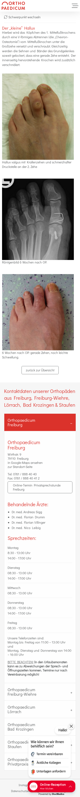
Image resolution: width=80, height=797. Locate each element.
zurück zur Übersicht (40, 370)
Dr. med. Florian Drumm (28, 517)
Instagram (25, 785)
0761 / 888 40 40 (25, 474)
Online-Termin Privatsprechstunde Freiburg (37, 487)
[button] (49, 753)
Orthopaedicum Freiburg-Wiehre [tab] (22, 692)
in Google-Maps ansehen (25, 462)
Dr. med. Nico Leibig (26, 528)
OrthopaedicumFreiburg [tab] (21, 422)
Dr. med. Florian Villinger (28, 522)
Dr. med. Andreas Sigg (27, 512)
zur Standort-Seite (20, 466)
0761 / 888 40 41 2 (27, 478)
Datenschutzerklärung (25, 791)
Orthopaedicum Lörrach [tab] (21, 709)
